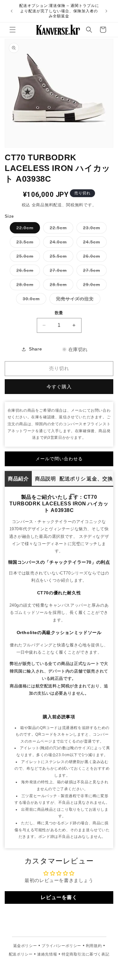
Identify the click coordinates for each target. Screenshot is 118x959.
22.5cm (60, 229)
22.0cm (27, 229)
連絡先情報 (47, 954)
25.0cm (27, 257)
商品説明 (45, 478)
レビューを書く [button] (59, 897)
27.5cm (93, 272)
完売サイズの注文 (77, 300)
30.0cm (33, 300)
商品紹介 (18, 478)
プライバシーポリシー (61, 946)
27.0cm (60, 272)
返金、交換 (100, 478)
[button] (13, 30)
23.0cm (93, 229)
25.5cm (60, 257)
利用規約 (94, 946)
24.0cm (60, 243)
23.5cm (27, 243)
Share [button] (35, 348)
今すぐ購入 (59, 386)
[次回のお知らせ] (106, 11)
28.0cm (27, 286)
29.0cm (93, 286)
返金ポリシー (25, 946)
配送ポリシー (72, 481)
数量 (59, 312)
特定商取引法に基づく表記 (85, 954)
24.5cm (93, 243)
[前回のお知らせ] (12, 11)
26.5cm (27, 272)
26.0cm (93, 257)
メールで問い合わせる (59, 458)
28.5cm (60, 286)
